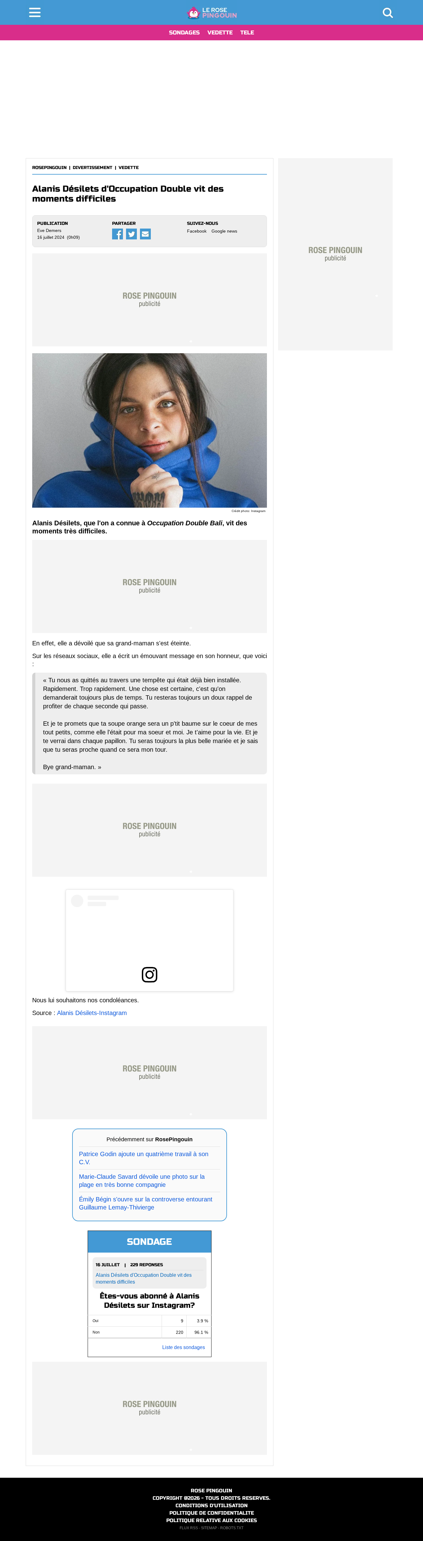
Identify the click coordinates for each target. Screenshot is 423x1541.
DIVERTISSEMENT (92, 167)
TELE (247, 32)
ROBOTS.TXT (231, 1528)
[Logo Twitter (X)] (131, 234)
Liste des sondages (183, 1347)
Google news (224, 231)
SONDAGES (184, 32)
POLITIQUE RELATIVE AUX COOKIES (211, 1520)
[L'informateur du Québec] (211, 12)
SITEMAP (209, 1528)
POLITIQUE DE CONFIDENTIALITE (211, 1513)
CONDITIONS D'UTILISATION (212, 1505)
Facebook (197, 231)
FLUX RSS (189, 1528)
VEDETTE (220, 32)
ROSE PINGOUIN (211, 1491)
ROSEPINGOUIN (49, 167)
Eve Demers (49, 230)
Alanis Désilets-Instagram (92, 1012)
